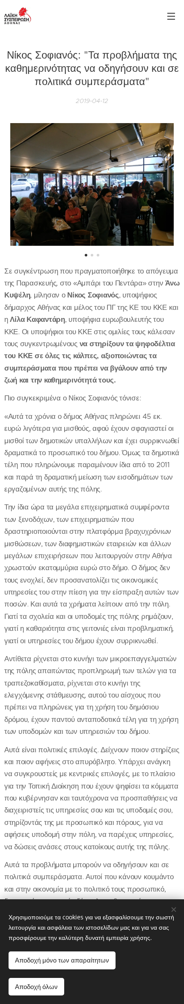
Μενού (171, 15)
